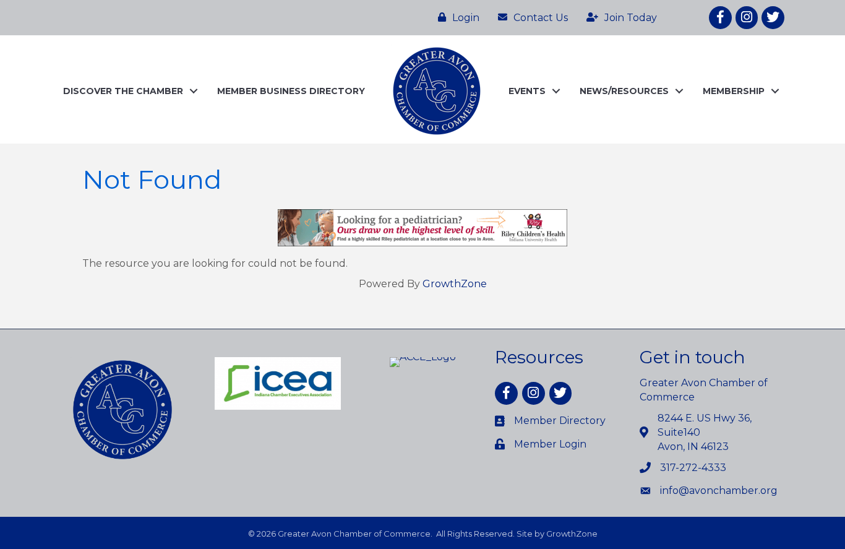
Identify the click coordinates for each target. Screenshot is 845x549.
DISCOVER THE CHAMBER (123, 91)
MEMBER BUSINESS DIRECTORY (291, 91)
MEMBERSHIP (734, 91)
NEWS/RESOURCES (624, 91)
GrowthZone (454, 284)
